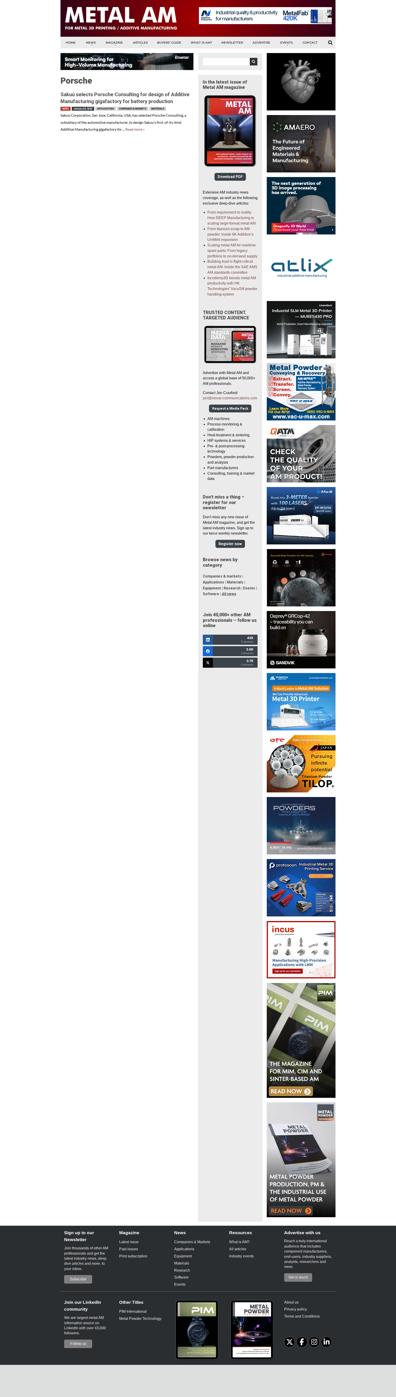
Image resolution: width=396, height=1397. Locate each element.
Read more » (135, 129)
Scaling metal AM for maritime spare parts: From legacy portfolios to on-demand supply (232, 250)
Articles (140, 42)
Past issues (128, 1249)
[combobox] (230, 61)
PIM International (133, 1311)
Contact (310, 42)
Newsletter (232, 42)
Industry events (241, 1256)
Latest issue (129, 1242)
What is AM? (201, 42)
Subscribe (78, 1279)
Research (232, 588)
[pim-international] (198, 1331)
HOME (71, 42)
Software (211, 594)
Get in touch (298, 1277)
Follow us (78, 1344)
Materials (157, 108)
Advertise (261, 42)
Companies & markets (222, 576)
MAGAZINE (114, 42)
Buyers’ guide (169, 42)
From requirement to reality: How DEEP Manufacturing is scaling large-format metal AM (231, 217)
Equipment (212, 588)
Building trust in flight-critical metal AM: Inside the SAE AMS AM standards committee (232, 266)
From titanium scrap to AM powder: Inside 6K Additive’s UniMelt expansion (230, 234)
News (91, 42)
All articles (237, 1249)
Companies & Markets (132, 108)
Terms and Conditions (302, 1316)
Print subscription (133, 1256)
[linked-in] (326, 1342)
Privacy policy (295, 1309)
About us (291, 1302)
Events (286, 42)
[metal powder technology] (253, 1331)
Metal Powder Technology (140, 1319)
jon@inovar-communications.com (230, 398)
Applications (105, 108)
